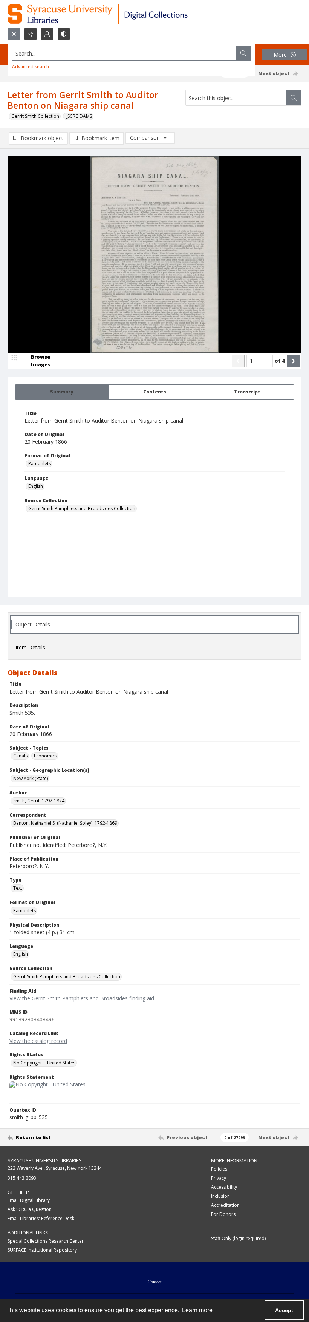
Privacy (218, 1178)
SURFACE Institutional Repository (42, 1250)
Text (17, 888)
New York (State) (30, 778)
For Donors (223, 1214)
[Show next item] (293, 361)
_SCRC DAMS (79, 116)
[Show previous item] (238, 361)
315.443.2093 (22, 1178)
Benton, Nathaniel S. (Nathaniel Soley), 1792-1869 (65, 823)
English (35, 486)
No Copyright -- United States (44, 1063)
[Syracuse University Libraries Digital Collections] (120, 14)
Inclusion (220, 1196)
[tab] (61, 392)
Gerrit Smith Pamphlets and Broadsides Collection (81, 508)
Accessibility (224, 1187)
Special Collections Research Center (46, 1241)
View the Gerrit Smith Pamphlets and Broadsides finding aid (81, 998)
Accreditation (225, 1205)
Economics (45, 756)
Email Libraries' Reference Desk (41, 1218)
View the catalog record (38, 1040)
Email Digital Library (29, 1200)
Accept (284, 1310)
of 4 (280, 360)
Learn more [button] (197, 1310)
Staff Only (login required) (238, 1238)
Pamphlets (39, 463)
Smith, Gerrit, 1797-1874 (38, 801)
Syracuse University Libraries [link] (45, 1160)
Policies (219, 1169)
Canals (20, 756)
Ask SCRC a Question (30, 1209)
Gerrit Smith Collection (35, 116)
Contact (154, 1282)
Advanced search (30, 66)
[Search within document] (293, 97)
